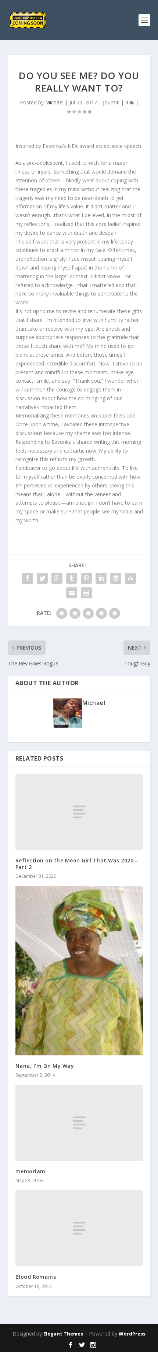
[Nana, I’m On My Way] (79, 970)
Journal (111, 102)
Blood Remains (35, 1276)
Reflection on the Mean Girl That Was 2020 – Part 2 (77, 863)
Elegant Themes (63, 1333)
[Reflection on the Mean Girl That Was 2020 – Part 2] (79, 812)
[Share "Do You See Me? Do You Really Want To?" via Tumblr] (71, 578)
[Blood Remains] (79, 1228)
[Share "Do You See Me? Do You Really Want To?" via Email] (71, 593)
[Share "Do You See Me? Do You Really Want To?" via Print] (86, 593)
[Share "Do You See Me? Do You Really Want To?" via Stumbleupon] (130, 578)
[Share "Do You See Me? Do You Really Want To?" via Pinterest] (86, 578)
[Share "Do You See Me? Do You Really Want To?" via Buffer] (115, 578)
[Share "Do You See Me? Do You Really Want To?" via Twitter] (42, 578)
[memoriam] (79, 1123)
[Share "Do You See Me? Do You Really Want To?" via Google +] (57, 578)
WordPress (132, 1333)
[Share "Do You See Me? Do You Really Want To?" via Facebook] (27, 578)
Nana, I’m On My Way (44, 1065)
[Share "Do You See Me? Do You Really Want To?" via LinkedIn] (101, 578)
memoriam (30, 1171)
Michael (54, 102)
